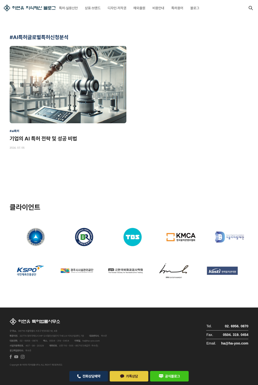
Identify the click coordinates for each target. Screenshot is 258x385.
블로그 (194, 8)
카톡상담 (132, 376)
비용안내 (158, 8)
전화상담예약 (91, 376)
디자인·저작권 (117, 8)
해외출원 (139, 8)
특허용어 (177, 8)
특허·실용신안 (68, 8)
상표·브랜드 (93, 8)
